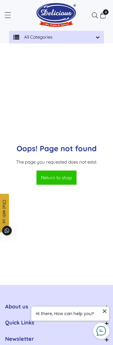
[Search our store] (96, 15)
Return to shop (56, 177)
